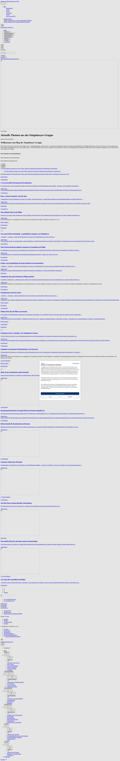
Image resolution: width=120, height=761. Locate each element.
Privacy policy (75, 363)
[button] (43, 363)
